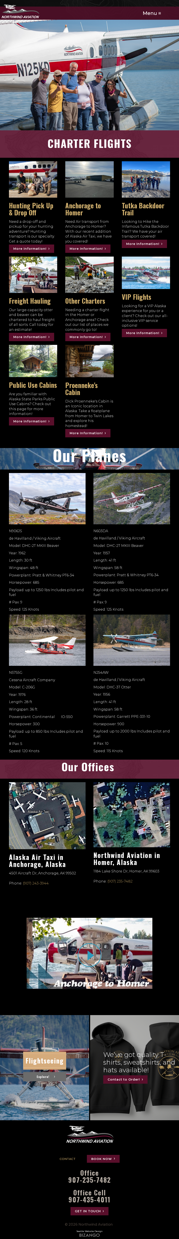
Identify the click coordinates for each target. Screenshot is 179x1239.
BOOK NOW (101, 1159)
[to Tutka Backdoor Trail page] (146, 179)
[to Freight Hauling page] (33, 275)
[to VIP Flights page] (146, 273)
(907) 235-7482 (120, 881)
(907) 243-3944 (36, 883)
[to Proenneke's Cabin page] (89, 361)
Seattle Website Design (89, 1231)
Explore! (42, 1076)
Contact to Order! (124, 1079)
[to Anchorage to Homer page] (89, 179)
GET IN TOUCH (88, 1211)
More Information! (29, 249)
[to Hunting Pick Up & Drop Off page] (33, 179)
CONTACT (68, 1159)
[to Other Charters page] (89, 275)
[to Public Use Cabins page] (33, 361)
